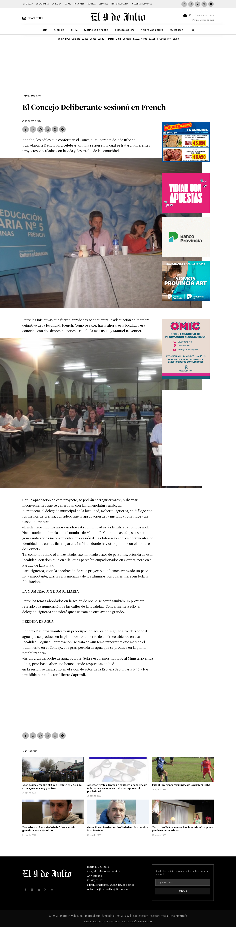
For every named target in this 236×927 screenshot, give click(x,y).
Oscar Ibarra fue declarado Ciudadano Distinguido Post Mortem (117, 829)
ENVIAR (183, 891)
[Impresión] (55, 129)
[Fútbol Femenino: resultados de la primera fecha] (183, 769)
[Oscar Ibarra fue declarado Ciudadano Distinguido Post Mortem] (118, 812)
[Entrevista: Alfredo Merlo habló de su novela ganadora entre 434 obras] (53, 812)
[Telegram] (62, 129)
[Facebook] (184, 4)
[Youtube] (211, 4)
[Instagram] (191, 4)
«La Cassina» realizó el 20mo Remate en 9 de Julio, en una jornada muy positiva (52, 786)
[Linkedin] (197, 4)
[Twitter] (204, 4)
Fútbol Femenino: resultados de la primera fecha (181, 784)
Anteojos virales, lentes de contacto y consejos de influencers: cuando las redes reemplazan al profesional (117, 788)
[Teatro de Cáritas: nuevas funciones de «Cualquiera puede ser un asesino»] (183, 812)
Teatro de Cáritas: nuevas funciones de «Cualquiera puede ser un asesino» (182, 829)
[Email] (47, 129)
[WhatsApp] (40, 129)
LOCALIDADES (31, 96)
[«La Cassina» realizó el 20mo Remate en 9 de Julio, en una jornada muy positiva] (53, 769)
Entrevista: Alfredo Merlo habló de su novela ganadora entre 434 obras (48, 829)
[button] (193, 30)
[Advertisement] (118, 70)
